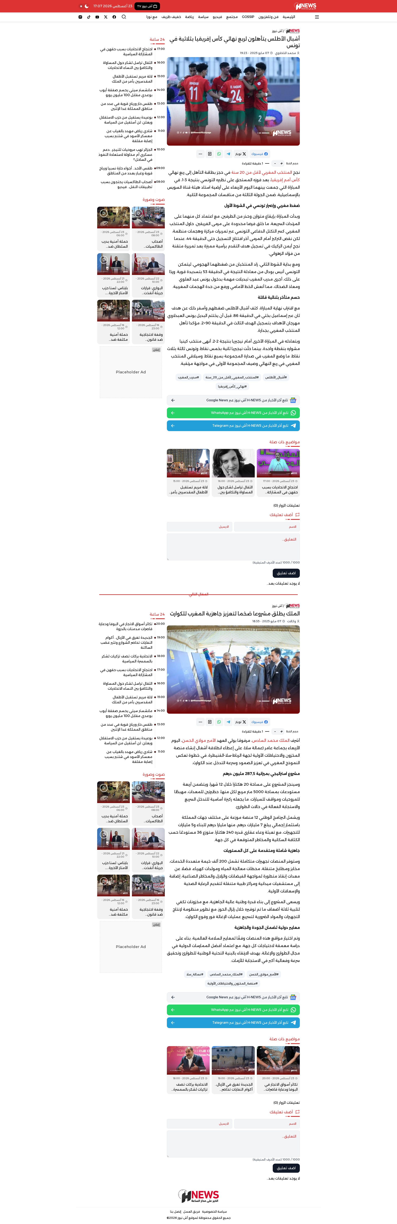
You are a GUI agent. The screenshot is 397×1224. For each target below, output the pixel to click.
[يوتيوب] (97, 17)
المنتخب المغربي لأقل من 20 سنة (261, 172)
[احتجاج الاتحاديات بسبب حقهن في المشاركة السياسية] (278, 473)
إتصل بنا (175, 1211)
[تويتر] (106, 17)
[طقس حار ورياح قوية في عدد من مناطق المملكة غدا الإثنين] (131, 108)
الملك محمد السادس (270, 740)
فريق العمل (191, 1211)
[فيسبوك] (114, 17)
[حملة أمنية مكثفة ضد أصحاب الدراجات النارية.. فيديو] (113, 322)
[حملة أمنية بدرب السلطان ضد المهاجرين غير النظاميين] (113, 229)
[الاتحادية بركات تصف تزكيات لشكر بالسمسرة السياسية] (188, 1070)
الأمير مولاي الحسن (199, 740)
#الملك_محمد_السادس (226, 974)
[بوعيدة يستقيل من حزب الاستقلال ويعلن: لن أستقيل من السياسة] (131, 121)
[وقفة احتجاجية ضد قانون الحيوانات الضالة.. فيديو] (148, 322)
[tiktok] (89, 17)
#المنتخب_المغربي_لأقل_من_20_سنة (232, 377)
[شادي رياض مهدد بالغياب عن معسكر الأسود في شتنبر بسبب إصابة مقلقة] (131, 137)
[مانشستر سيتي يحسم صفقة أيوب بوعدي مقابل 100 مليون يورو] (131, 94)
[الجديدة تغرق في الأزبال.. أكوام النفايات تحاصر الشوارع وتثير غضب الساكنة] (233, 1070)
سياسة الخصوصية (214, 1211)
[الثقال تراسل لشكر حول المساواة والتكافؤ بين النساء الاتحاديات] (233, 473)
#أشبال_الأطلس (276, 377)
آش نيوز (277, 31)
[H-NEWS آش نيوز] (305, 6)
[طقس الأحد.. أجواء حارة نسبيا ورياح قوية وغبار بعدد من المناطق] (131, 172)
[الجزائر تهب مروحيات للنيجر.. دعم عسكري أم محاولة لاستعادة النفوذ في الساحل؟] (131, 156)
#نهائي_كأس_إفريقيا (232, 386)
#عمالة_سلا (195, 974)
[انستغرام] (80, 17)
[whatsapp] (219, 154)
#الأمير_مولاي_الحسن (264, 974)
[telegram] (228, 154)
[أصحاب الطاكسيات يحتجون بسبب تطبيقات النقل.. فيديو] (131, 186)
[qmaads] (198, 1196)
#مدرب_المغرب (188, 377)
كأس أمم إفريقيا (285, 180)
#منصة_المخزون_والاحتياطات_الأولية (232, 983)
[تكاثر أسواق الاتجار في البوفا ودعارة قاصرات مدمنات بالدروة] (278, 1070)
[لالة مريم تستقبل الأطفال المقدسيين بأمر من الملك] (188, 473)
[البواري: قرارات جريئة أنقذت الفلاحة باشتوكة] (148, 275)
